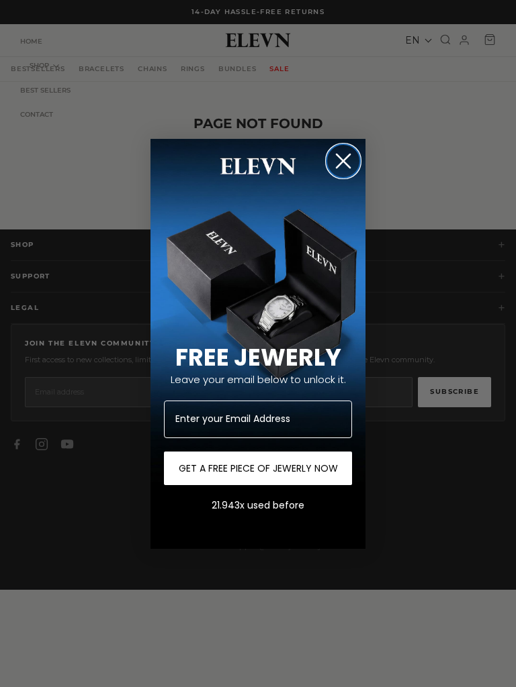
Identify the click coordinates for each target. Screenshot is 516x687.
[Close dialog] (343, 161)
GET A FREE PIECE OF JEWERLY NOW (258, 468)
